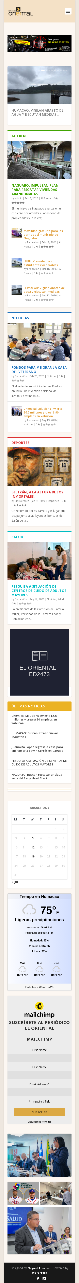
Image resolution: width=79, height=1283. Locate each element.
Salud (61, 599)
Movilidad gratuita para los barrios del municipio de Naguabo (43, 234)
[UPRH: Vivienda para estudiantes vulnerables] (17, 263)
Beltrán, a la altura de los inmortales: (37, 494)
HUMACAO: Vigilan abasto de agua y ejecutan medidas (44, 290)
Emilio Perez (22, 501)
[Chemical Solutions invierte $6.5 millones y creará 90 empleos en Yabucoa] (17, 411)
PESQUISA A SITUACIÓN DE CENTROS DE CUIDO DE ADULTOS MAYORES (39, 590)
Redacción (33, 242)
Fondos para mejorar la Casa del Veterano (39, 369)
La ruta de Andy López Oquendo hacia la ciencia (35, 112)
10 (66, 70)
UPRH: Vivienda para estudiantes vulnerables (41, 263)
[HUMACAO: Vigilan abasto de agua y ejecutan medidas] (17, 290)
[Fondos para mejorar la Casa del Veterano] (39, 342)
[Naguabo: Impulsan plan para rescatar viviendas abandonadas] (39, 160)
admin (18, 198)
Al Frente (46, 198)
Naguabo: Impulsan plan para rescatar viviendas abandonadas (35, 189)
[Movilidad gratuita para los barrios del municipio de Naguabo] (17, 233)
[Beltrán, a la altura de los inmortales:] (39, 466)
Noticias (51, 376)
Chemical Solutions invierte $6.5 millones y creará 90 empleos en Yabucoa (43, 412)
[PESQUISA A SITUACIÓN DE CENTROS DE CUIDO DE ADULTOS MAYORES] (39, 561)
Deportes (53, 501)
